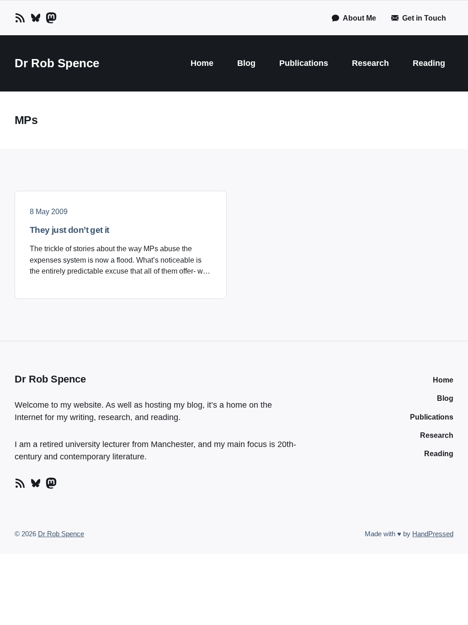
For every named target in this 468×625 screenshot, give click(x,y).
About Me (359, 18)
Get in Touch (424, 18)
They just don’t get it (69, 230)
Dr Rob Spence (57, 63)
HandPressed (432, 534)
